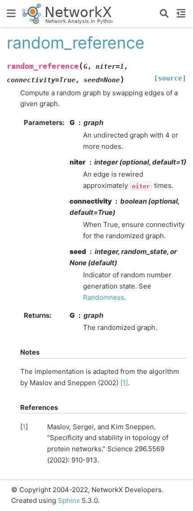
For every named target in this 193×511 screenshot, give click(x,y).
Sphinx (69, 500)
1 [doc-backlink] (24, 426)
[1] (124, 382)
